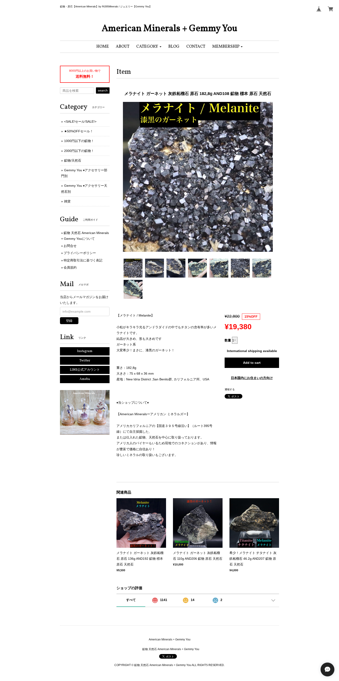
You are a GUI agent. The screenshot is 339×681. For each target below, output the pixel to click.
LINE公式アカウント (85, 370)
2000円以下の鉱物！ (79, 151)
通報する (230, 389)
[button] (149, 47)
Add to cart (252, 362)
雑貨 (67, 201)
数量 (228, 340)
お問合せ (70, 246)
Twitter (84, 360)
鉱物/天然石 (72, 160)
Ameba (85, 379)
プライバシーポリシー (80, 253)
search (103, 90)
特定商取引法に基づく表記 (83, 260)
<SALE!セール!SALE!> (80, 121)
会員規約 (70, 267)
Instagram (84, 351)
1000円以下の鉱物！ (79, 141)
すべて (131, 600)
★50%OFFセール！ (78, 131)
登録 (69, 321)
